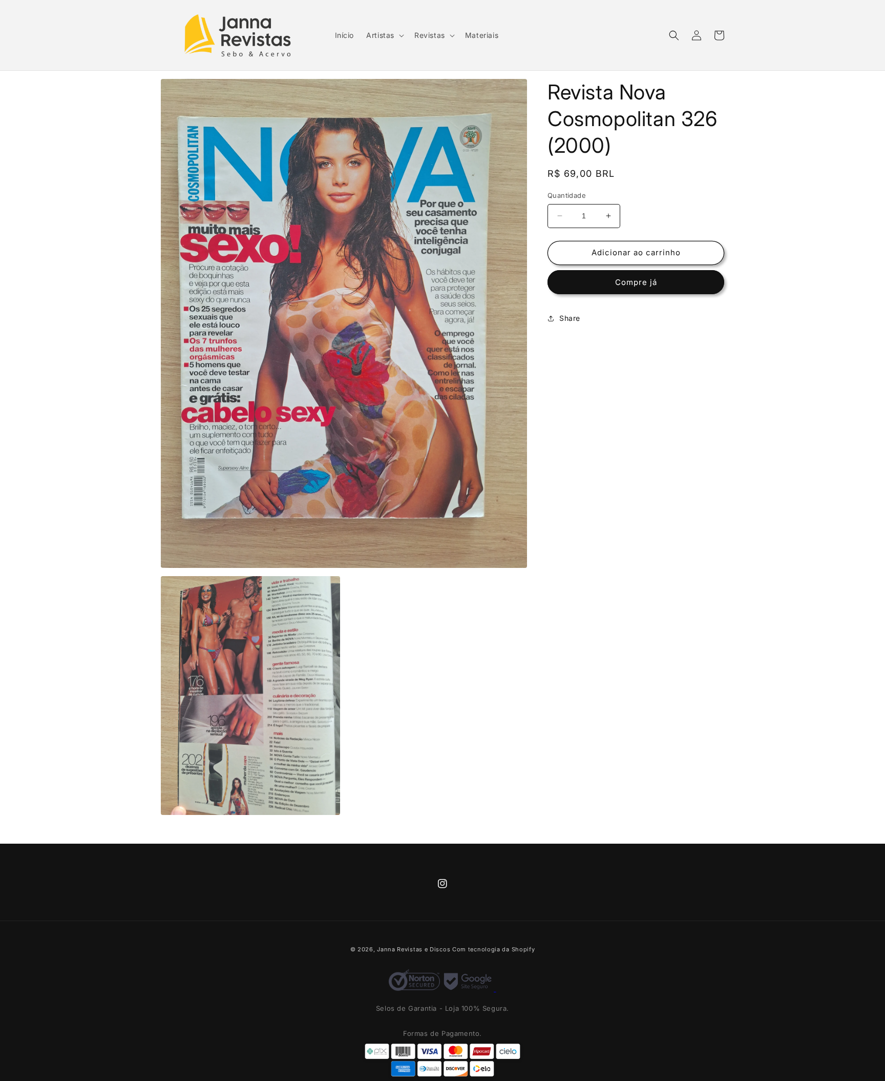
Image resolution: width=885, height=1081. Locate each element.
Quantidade (566, 195)
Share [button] (569, 318)
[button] (384, 35)
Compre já (636, 282)
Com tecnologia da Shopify (493, 949)
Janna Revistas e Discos (413, 949)
